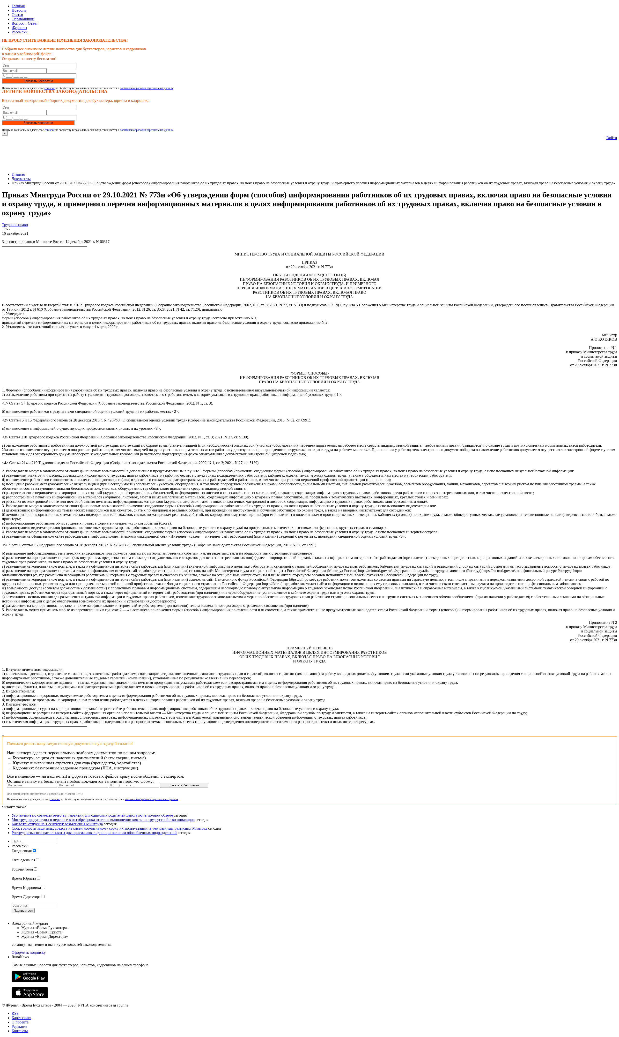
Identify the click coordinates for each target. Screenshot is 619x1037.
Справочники (23, 19)
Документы (21, 179)
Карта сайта (21, 1018)
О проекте (20, 1022)
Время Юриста (24, 878)
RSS (15, 1013)
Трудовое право (15, 225)
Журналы (19, 28)
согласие (49, 88)
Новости (19, 10)
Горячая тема (22, 869)
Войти (611, 138)
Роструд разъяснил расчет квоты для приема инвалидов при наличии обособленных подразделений (94, 833)
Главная (18, 6)
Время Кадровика (26, 888)
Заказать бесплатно (38, 81)
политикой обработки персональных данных (146, 88)
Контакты (20, 1031)
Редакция (19, 1026)
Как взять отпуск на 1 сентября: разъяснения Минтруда (57, 824)
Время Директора (26, 897)
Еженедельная (23, 860)
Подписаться (23, 910)
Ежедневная (22, 851)
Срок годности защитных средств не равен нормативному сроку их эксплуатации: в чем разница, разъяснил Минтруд (109, 828)
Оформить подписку (29, 952)
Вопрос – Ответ (25, 23)
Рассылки (20, 32)
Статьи (17, 15)
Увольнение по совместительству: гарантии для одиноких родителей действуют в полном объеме (92, 815)
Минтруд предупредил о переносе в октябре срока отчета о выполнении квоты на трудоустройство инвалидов (103, 820)
